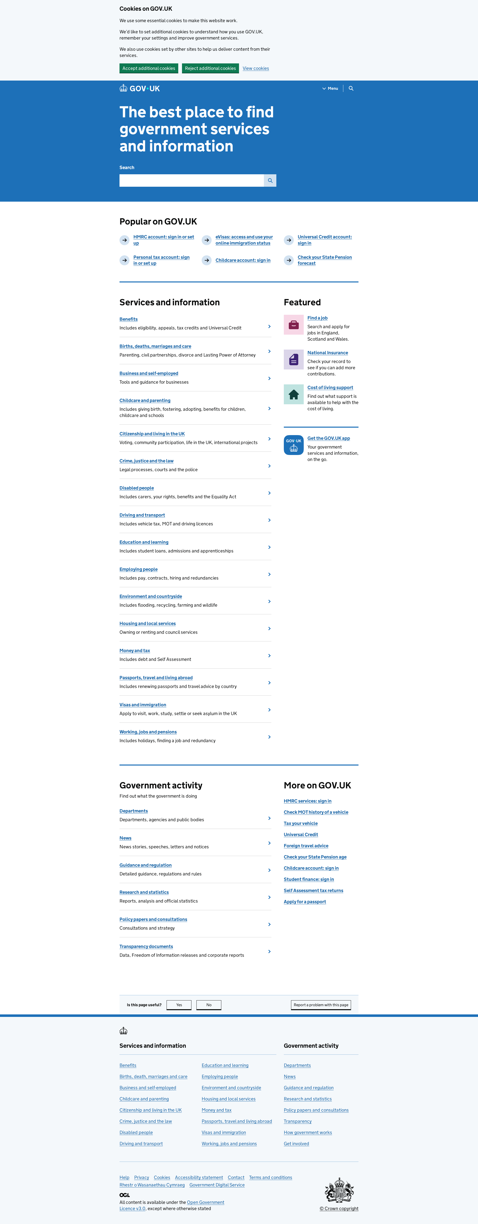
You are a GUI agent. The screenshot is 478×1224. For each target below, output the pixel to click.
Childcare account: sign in (243, 260)
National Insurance (327, 353)
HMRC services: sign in (308, 801)
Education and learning (144, 542)
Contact (236, 1177)
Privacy (141, 1177)
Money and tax (135, 650)
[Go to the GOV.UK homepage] (140, 88)
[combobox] (192, 180)
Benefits (129, 319)
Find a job (317, 318)
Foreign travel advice (306, 846)
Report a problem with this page (321, 1004)
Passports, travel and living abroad (156, 677)
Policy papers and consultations (153, 919)
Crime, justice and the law (147, 461)
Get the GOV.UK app (328, 438)
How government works (308, 1132)
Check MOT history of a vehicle (316, 812)
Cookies (162, 1177)
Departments (134, 811)
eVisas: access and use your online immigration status (244, 240)
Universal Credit (301, 834)
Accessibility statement (199, 1177)
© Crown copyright (339, 1208)
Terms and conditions (270, 1177)
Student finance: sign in (309, 879)
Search (127, 167)
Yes (183, 1004)
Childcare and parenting (145, 400)
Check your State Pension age (315, 857)
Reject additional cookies (210, 68)
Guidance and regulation (146, 865)
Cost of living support (330, 387)
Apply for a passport (305, 902)
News (125, 838)
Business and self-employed (149, 373)
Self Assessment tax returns (313, 890)
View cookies (256, 68)
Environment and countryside (151, 596)
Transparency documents (146, 946)
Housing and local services (148, 623)
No (213, 1004)
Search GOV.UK (270, 180)
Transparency (298, 1121)
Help (124, 1177)
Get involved (296, 1143)
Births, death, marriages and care (153, 1076)
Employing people (139, 569)
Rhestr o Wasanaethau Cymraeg (152, 1185)
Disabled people (137, 488)
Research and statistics (144, 892)
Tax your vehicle (301, 823)
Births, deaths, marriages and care (155, 346)
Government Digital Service (217, 1185)
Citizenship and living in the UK (152, 434)
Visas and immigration (143, 705)
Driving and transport (142, 515)
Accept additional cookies (148, 68)
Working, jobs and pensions (148, 732)
